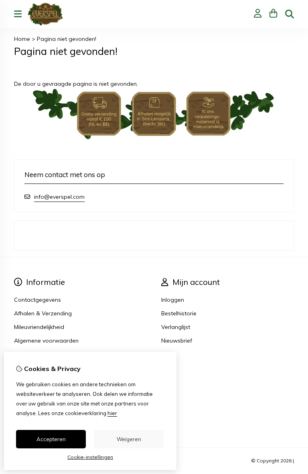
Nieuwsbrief (176, 340)
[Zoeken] (289, 14)
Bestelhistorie (179, 313)
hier (112, 413)
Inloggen (172, 299)
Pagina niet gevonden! (66, 38)
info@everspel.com (59, 196)
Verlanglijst (175, 327)
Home (22, 38)
